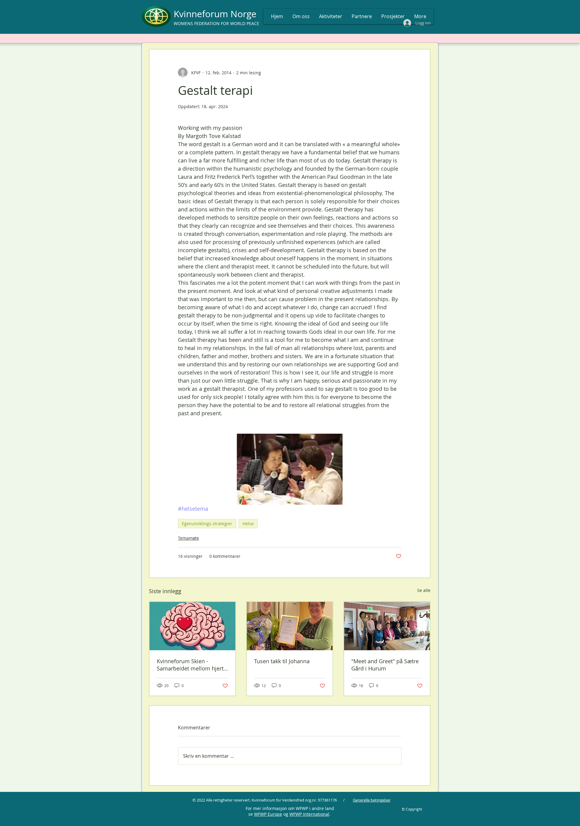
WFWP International (309, 814)
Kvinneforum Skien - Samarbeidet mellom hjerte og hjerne (192, 664)
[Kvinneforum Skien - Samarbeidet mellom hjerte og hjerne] (192, 626)
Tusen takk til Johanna (282, 661)
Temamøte (188, 538)
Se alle (423, 590)
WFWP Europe (268, 814)
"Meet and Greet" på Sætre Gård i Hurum (385, 664)
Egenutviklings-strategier (207, 523)
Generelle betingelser (372, 800)
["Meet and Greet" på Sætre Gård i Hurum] (387, 626)
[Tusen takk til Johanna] (290, 626)
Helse (248, 523)
